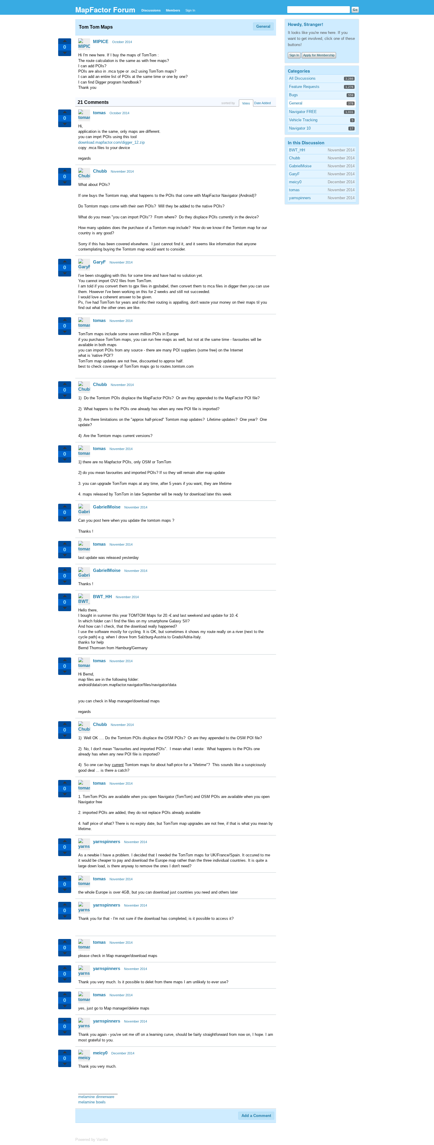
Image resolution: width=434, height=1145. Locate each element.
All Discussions (302, 78)
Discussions (151, 10)
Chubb (100, 171)
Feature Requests (304, 86)
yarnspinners (106, 841)
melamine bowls (92, 1102)
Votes (246, 103)
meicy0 (100, 1052)
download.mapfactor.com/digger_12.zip (111, 142)
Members (173, 10)
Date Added (262, 103)
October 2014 (122, 42)
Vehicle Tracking (303, 120)
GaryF (99, 261)
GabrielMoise (106, 506)
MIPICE (100, 41)
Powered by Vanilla (91, 1139)
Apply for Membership (319, 55)
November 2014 (122, 171)
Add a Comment (256, 1115)
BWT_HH (102, 596)
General (263, 26)
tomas (99, 112)
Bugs (293, 95)
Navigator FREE (303, 111)
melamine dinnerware (96, 1097)
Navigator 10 (300, 128)
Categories (299, 71)
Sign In (190, 10)
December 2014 (122, 1053)
